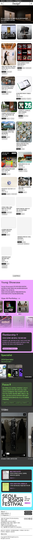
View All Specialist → (6, 361)
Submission (28, 511)
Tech (8, 263)
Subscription (9, 1)
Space (3, 93)
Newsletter (28, 514)
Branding (9, 92)
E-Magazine (18, 1)
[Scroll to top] (31, 530)
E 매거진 (3, 531)
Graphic (29, 98)
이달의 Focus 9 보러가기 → (9, 402)
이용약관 (8, 530)
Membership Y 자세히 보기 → (10, 348)
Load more (16, 276)
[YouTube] (27, 519)
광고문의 (13, 531)
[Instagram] (31, 519)
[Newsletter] (25, 519)
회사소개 (3, 530)
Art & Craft (9, 71)
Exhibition (4, 73)
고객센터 (21, 530)
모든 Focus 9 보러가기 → (22, 402)
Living (12, 118)
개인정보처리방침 (15, 530)
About (2, 1)
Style (23, 68)
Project (4, 71)
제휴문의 (8, 531)
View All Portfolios (9, 298)
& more (19, 69)
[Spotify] (29, 519)
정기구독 (26, 530)
